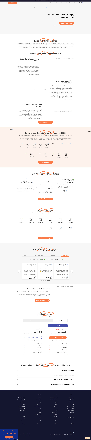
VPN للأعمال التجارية (38, 414)
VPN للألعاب (72, 423)
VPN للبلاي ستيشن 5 (70, 408)
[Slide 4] (41, 280)
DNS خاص (55, 418)
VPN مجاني (49, 2)
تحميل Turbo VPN (42, 191)
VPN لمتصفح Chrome (70, 406)
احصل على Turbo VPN (12, 2)
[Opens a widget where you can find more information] (87, 438)
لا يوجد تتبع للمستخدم (38, 404)
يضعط (40, 412)
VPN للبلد (55, 423)
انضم (40, 408)
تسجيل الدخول (20, 2)
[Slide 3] (43, 280)
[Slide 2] (45, 280)
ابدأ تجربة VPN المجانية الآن (45, 198)
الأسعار (74, 2)
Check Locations (45, 162)
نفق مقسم (55, 414)
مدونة (24, 416)
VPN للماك (72, 402)
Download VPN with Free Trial (45, 122)
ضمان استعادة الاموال (38, 406)
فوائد (40, 402)
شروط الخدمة (23, 423)
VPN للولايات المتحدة (54, 397)
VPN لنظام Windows (70, 404)
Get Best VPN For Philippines (67, 23)
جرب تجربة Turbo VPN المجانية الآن (42, 300)
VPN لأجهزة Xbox (71, 410)
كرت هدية (23, 418)
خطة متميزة (67, 184)
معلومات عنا (39, 423)
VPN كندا (55, 406)
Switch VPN (72, 412)
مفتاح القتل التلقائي (54, 412)
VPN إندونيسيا (55, 402)
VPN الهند (55, 404)
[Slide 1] (48, 280)
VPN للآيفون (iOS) (71, 397)
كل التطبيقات (72, 414)
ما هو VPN (39, 397)
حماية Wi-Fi (55, 416)
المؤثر (40, 410)
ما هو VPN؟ (63, 2)
